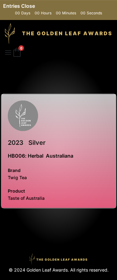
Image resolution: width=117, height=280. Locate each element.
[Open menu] (8, 52)
